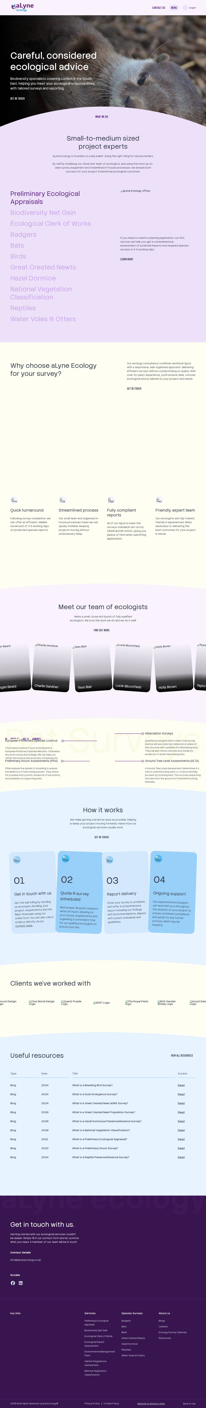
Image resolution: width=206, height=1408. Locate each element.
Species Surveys (132, 1313)
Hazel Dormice (130, 1343)
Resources (165, 1338)
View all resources (182, 1055)
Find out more (102, 630)
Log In (192, 7)
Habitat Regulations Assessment (95, 1363)
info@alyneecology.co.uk (25, 1260)
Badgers (126, 1320)
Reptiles (126, 1349)
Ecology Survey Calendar (173, 1332)
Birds (124, 1332)
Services (90, 1313)
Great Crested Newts (133, 1338)
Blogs (162, 1320)
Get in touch (17, 98)
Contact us (158, 7)
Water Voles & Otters (133, 1355)
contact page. (24, 926)
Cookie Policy (111, 1403)
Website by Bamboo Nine (151, 1404)
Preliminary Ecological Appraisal (96, 1322)
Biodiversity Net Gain (96, 1330)
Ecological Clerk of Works (98, 1336)
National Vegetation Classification (95, 1372)
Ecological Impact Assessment (94, 1344)
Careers (163, 1326)
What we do (101, 116)
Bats (124, 1326)
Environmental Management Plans (99, 1353)
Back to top (189, 1404)
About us (164, 1313)
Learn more (126, 259)
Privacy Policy (92, 1403)
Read (181, 1085)
